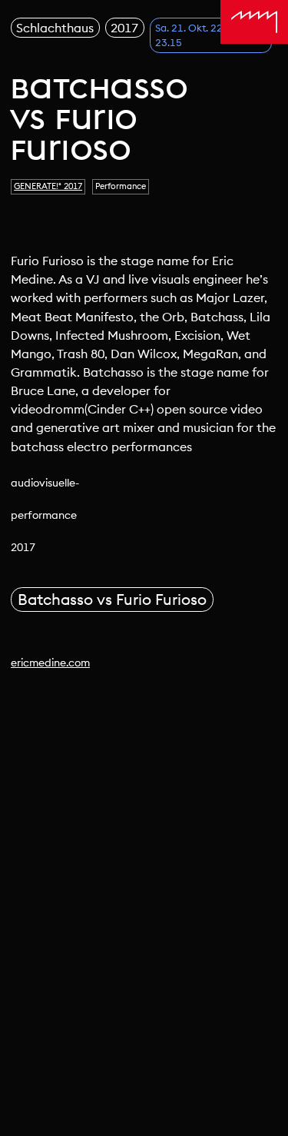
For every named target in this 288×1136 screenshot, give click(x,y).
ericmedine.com (50, 662)
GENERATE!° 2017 (48, 186)
